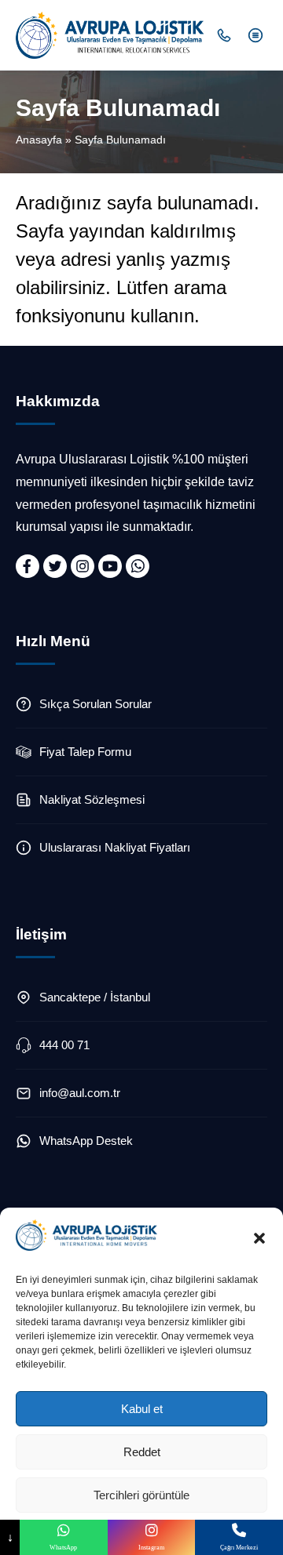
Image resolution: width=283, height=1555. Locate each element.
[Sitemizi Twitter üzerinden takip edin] (55, 566)
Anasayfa (39, 139)
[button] (259, 1238)
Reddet (141, 1452)
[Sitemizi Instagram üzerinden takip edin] (82, 566)
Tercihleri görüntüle (141, 1495)
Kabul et (142, 1408)
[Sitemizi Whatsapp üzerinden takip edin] (137, 566)
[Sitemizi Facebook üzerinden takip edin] (27, 566)
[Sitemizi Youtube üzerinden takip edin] (110, 566)
